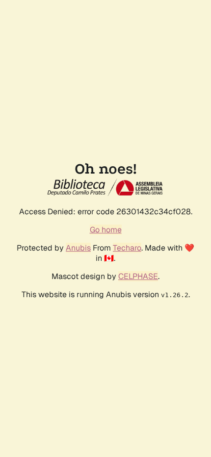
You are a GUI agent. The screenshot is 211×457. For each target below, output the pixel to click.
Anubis (78, 248)
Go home (106, 230)
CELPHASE (138, 276)
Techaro (127, 248)
